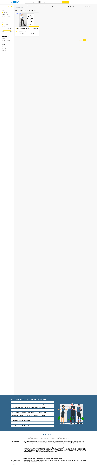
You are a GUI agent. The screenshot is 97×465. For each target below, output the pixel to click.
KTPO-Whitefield (22, 10)
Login (78, 2)
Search (65, 2)
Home (16, 10)
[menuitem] (80, 40)
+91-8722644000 (70, 6)
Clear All (10, 6)
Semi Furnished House (31, 10)
